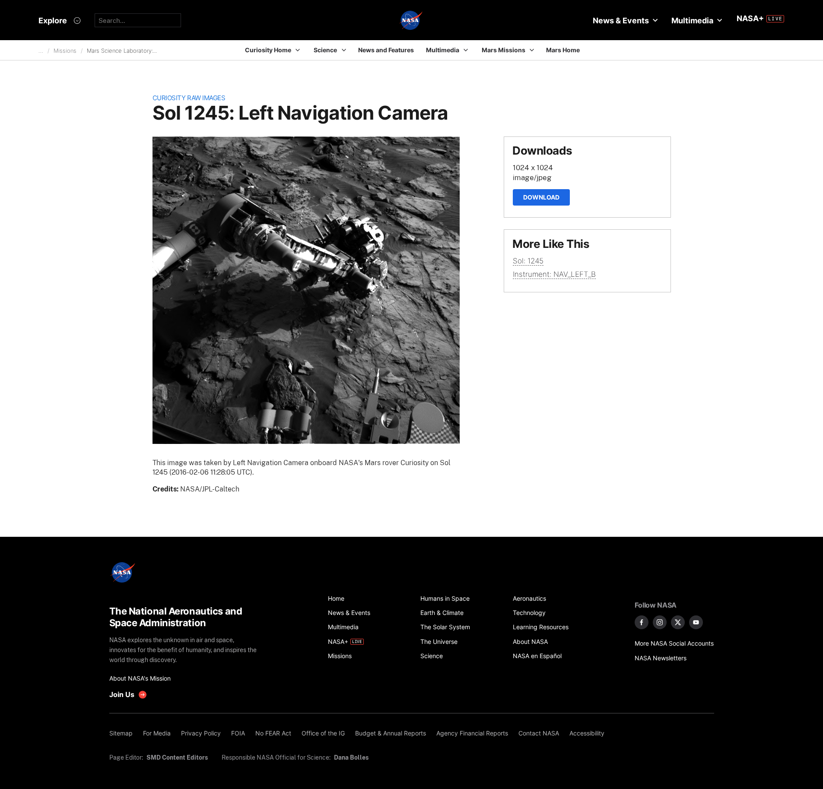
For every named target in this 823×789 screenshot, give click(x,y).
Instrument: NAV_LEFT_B (554, 274)
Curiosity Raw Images (189, 98)
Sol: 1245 (528, 261)
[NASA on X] (678, 622)
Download (541, 197)
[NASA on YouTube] (696, 622)
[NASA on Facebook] (641, 622)
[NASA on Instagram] (660, 622)
